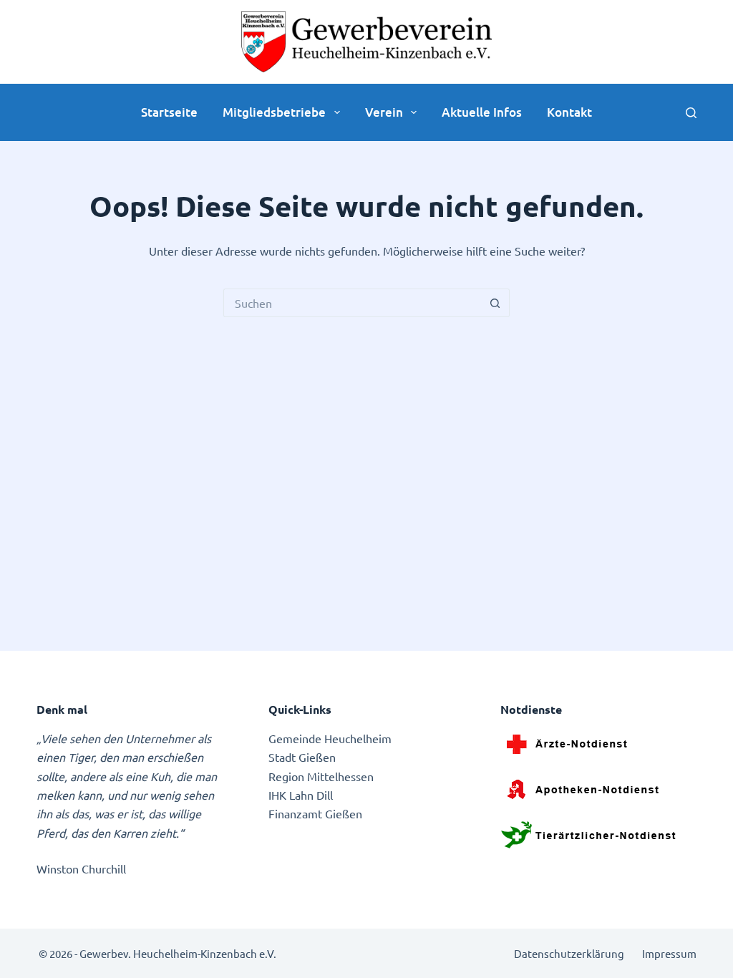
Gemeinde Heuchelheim (330, 738)
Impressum (669, 953)
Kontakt (569, 112)
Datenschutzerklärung (569, 953)
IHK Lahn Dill (300, 795)
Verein (384, 112)
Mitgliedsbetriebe (274, 112)
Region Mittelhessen (321, 776)
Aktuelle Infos (482, 112)
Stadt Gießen (302, 757)
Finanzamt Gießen (315, 813)
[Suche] (691, 112)
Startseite (169, 112)
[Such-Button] (495, 303)
